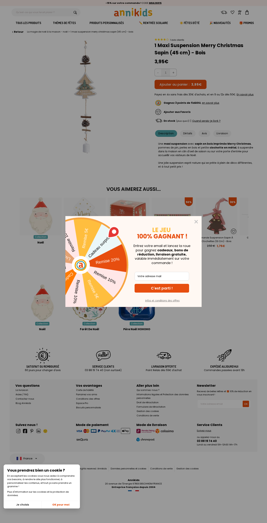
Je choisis (22, 504)
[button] (162, 288)
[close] (196, 222)
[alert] (133, 261)
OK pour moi (60, 504)
